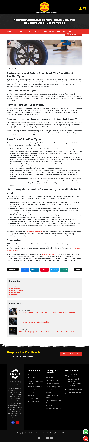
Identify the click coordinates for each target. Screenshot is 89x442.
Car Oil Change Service (54, 387)
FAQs (48, 435)
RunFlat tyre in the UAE (33, 231)
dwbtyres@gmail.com (75, 389)
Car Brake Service (52, 383)
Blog (16, 31)
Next (78, 269)
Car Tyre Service (52, 380)
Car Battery (15, 292)
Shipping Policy (33, 401)
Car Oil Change (17, 290)
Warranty (31, 395)
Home (9, 31)
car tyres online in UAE (49, 254)
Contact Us (32, 378)
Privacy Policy (33, 398)
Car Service (15, 288)
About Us (31, 375)
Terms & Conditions (35, 386)
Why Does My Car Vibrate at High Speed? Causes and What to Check (47, 312)
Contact (42, 435)
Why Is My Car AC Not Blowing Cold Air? (35, 322)
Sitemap (55, 435)
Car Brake (15, 294)
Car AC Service (51, 377)
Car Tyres (15, 286)
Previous (12, 269)
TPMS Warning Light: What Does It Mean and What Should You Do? (46, 332)
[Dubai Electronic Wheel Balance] (44, 7)
